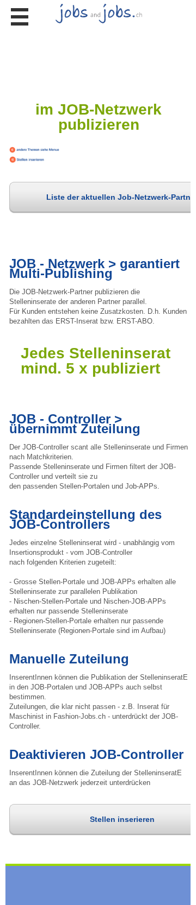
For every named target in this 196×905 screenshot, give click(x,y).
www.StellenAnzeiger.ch (98, 36)
